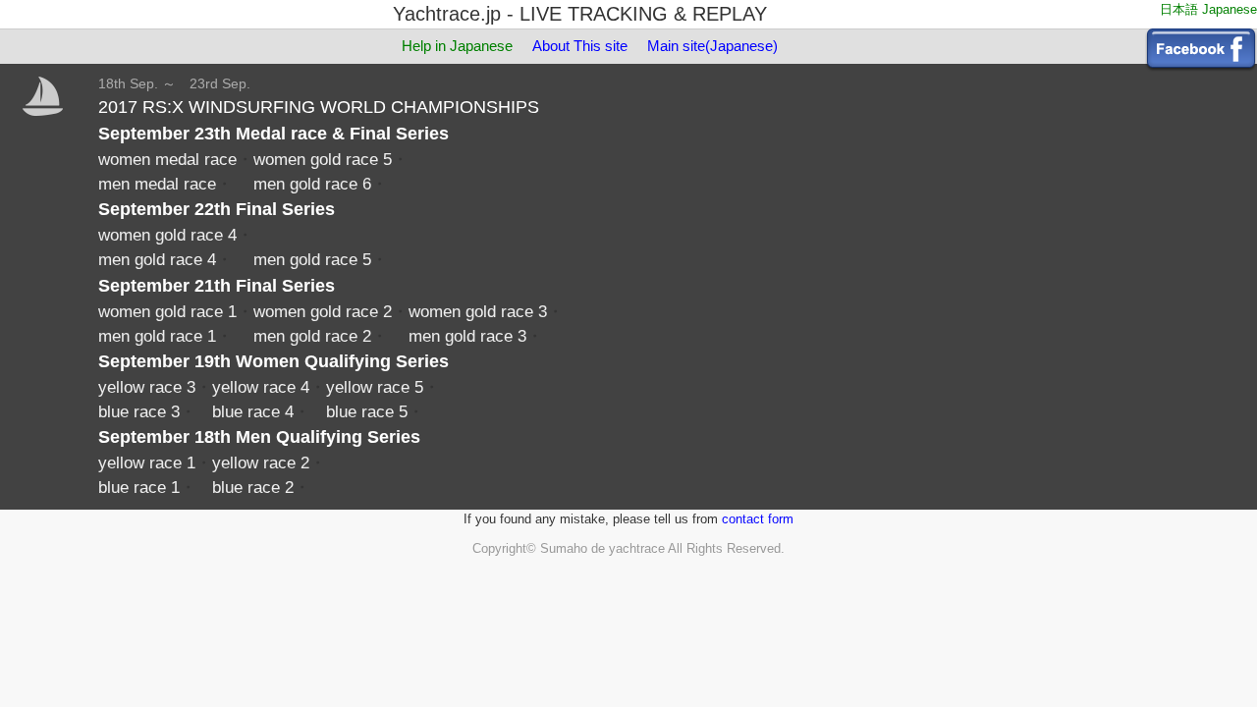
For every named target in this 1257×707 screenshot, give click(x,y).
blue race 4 (253, 412)
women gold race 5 (322, 159)
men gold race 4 (157, 259)
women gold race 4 (167, 235)
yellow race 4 (260, 387)
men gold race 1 (157, 336)
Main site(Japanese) (712, 45)
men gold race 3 (467, 336)
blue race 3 (139, 412)
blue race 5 (367, 412)
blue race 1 (139, 487)
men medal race (157, 184)
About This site (580, 45)
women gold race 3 (478, 311)
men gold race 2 (312, 336)
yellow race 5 (374, 387)
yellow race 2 (260, 463)
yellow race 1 (146, 463)
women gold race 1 (167, 311)
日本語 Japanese (1208, 9)
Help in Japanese (457, 45)
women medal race (167, 159)
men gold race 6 (312, 184)
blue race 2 (253, 487)
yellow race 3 (146, 387)
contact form (757, 519)
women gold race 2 (322, 311)
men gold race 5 (312, 259)
